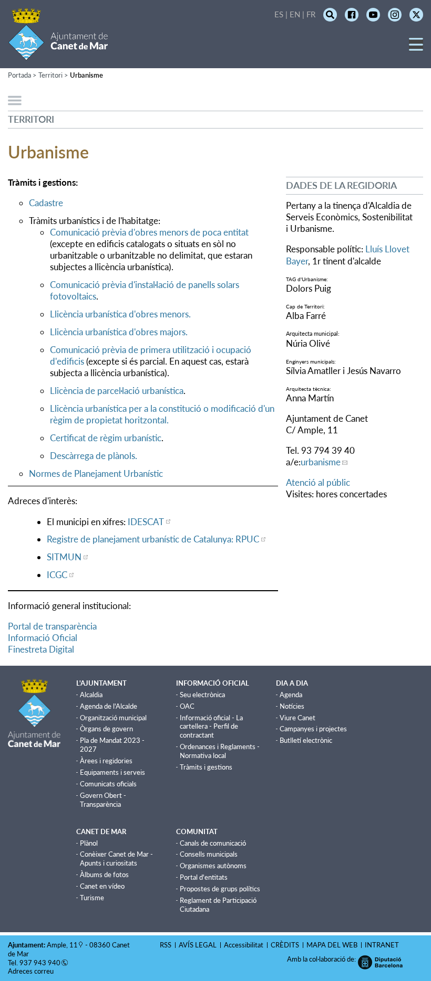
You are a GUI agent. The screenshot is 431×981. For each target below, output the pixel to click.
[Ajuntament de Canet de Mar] (58, 54)
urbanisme (321, 461)
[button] (416, 48)
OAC (187, 706)
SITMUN (64, 556)
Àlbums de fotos (104, 874)
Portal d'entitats (204, 877)
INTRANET (382, 945)
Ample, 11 (62, 945)
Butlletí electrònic (306, 740)
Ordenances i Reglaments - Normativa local (220, 751)
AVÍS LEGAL (198, 945)
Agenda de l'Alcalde (108, 706)
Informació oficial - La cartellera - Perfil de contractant (211, 726)
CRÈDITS (285, 945)
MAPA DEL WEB (331, 945)
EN (295, 14)
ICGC (57, 574)
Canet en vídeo (102, 886)
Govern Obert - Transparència (103, 799)
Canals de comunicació (213, 843)
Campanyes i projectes (313, 728)
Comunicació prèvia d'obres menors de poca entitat (149, 232)
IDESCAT (146, 521)
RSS (165, 945)
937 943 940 (39, 962)
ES (278, 14)
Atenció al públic (318, 482)
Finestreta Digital (41, 649)
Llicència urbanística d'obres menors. (120, 313)
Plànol (89, 843)
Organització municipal (113, 717)
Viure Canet (297, 717)
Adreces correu (31, 971)
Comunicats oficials (108, 784)
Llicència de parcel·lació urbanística (116, 390)
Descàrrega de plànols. (93, 455)
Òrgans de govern (106, 728)
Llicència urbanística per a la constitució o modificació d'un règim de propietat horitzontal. (162, 414)
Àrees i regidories (106, 760)
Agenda (291, 694)
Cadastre (46, 202)
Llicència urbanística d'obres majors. (119, 331)
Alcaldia (91, 694)
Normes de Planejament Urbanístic (96, 473)
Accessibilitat (243, 945)
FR (310, 14)
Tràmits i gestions (206, 767)
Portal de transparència (52, 626)
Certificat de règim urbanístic (105, 437)
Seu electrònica (202, 694)
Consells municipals (209, 854)
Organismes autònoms (213, 865)
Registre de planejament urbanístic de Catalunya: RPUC (153, 539)
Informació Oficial (42, 637)
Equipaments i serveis (112, 772)
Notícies (292, 706)
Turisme (92, 897)
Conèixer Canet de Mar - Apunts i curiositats (116, 858)
